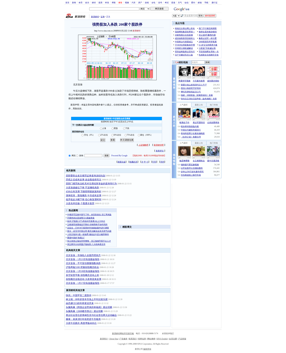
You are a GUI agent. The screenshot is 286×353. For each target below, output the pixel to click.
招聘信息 (142, 339)
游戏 (147, 2)
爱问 (193, 2)
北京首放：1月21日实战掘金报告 (82, 259)
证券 (103, 17)
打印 (154, 162)
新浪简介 (104, 339)
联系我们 (133, 339)
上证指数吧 (143, 145)
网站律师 (151, 339)
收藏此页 (133, 162)
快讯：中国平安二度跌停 (78, 295)
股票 (100, 2)
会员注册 (173, 339)
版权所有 (147, 349)
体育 (81, 2)
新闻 (74, 2)
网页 (74, 155)
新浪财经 (95, 17)
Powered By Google (119, 155)
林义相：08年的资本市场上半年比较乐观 (87, 299)
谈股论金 (121, 162)
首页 (67, 2)
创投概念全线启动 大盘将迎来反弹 (83, 279)
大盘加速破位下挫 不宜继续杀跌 (82, 187)
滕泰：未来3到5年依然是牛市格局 (83, 319)
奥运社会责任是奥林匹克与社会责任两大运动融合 (91, 315)
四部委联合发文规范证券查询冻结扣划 (85, 175)
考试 (167, 2)
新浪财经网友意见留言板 (123, 333)
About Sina (113, 339)
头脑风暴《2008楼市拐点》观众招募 (84, 311)
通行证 (214, 2)
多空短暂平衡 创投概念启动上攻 (82, 275)
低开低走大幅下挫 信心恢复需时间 (83, 199)
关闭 (162, 162)
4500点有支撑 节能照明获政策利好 (83, 191)
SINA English (162, 339)
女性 (153, 2)
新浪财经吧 (159, 145)
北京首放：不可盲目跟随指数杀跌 (83, 263)
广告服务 (123, 339)
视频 (127, 2)
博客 (114, 2)
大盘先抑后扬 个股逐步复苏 (80, 203)
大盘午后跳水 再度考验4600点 (81, 323)
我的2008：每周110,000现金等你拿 (149, 155)
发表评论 (160, 151)
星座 (173, 2)
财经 (94, 2)
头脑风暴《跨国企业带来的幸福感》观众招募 (89, 307)
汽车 (134, 2)
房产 (140, 2)
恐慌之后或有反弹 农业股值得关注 (83, 179)
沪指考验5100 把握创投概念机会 (82, 267)
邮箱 (200, 2)
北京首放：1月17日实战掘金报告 (82, 283)
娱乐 (87, 2)
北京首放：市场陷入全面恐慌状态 (83, 255)
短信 (187, 2)
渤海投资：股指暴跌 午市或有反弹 (83, 195)
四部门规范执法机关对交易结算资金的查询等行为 (91, 183)
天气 (180, 2)
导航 (206, 2)
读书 (160, 2)
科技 (107, 2)
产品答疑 (182, 339)
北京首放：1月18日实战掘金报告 (82, 271)
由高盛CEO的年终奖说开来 (80, 303)
